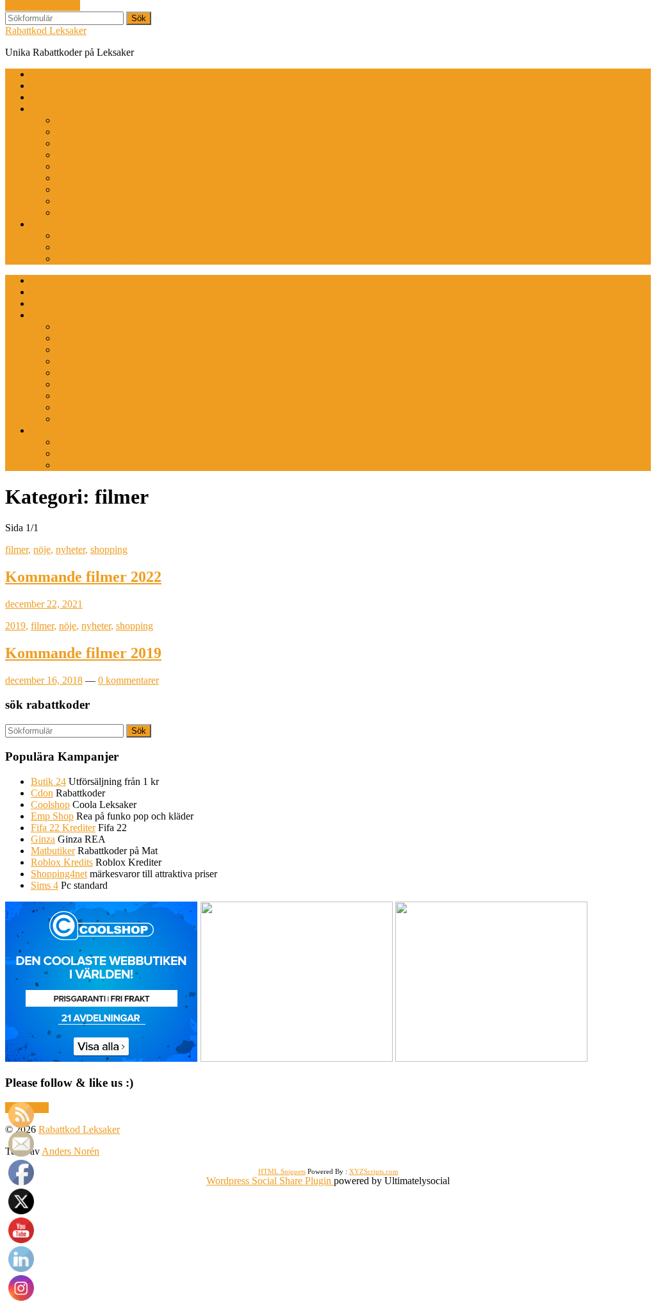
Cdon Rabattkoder (93, 120)
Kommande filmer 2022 (83, 576)
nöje (42, 549)
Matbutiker (53, 850)
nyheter (70, 549)
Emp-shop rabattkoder (101, 143)
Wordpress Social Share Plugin (270, 1180)
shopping (108, 549)
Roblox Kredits (62, 862)
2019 (15, 625)
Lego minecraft (87, 235)
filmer (16, 549)
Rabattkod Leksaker (45, 30)
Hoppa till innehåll (42, 5)
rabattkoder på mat (93, 200)
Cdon (42, 793)
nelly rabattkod (86, 177)
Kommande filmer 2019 (83, 653)
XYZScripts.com (373, 1171)
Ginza (43, 839)
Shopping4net (59, 873)
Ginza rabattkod (88, 154)
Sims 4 (44, 885)
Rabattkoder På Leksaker (82, 224)
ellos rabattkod (85, 131)
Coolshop (50, 804)
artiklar (45, 74)
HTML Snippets (282, 1171)
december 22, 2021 (44, 603)
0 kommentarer (128, 680)
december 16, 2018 (44, 680)
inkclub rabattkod (91, 166)
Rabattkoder (55, 108)
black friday (55, 85)
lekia (66, 247)
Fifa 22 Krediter (63, 827)
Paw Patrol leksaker (96, 258)
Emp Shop (52, 816)
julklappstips (56, 97)
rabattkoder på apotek (100, 189)
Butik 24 (48, 781)
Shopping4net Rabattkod (106, 212)
